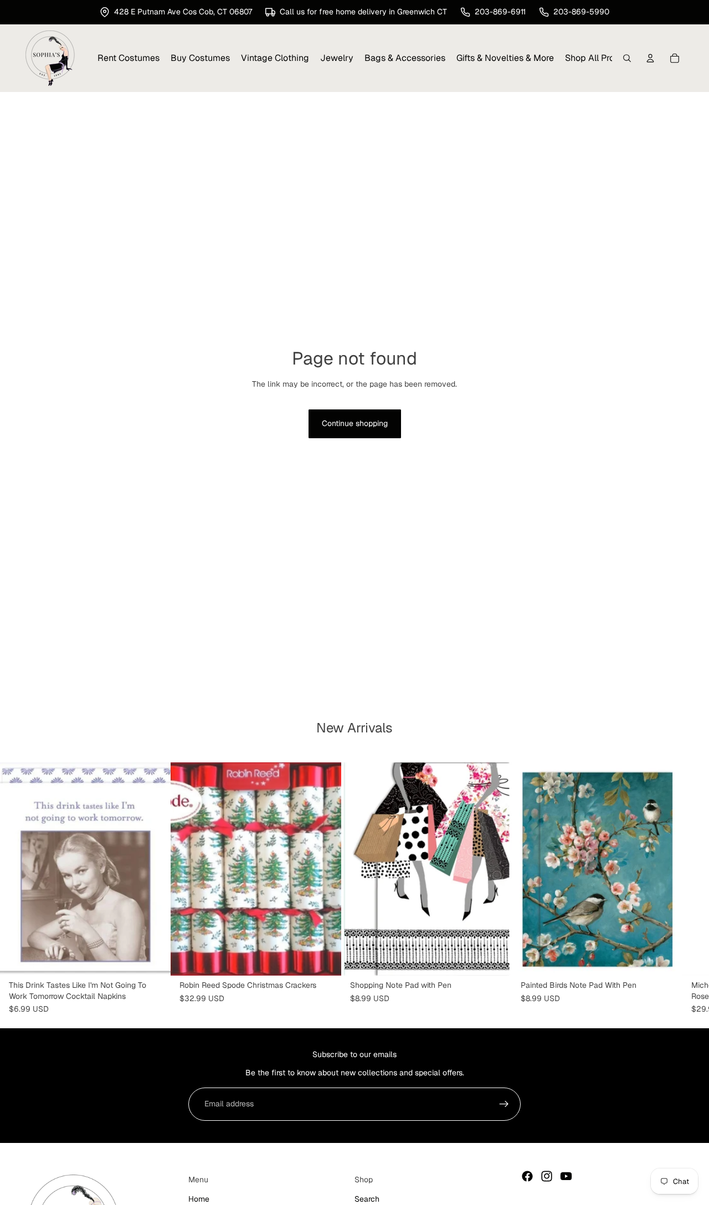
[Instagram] (546, 1176)
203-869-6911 (500, 12)
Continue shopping (355, 423)
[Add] (153, 958)
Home (198, 1198)
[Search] (627, 58)
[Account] (650, 58)
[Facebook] (527, 1176)
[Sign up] (504, 1104)
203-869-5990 (581, 12)
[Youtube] (566, 1176)
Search (366, 1198)
